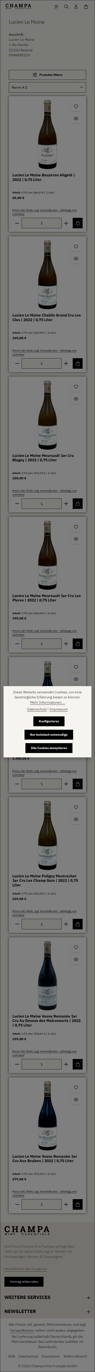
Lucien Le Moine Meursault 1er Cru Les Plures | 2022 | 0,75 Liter (46, 598)
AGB (11, 1356)
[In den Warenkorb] (78, 223)
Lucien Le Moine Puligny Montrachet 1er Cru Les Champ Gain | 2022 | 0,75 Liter (45, 880)
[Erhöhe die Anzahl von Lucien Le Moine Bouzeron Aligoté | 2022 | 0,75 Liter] (66, 223)
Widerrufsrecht (75, 1356)
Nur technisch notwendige (49, 735)
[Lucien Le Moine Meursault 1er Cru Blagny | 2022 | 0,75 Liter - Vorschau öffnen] (76, 399)
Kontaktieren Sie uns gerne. (25, 1268)
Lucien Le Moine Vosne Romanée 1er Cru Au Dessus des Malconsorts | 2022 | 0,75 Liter (46, 1021)
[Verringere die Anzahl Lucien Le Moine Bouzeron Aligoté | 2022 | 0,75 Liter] (17, 223)
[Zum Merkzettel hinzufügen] (76, 106)
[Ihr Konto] (76, 6)
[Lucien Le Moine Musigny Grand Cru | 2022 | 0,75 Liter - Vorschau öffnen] (76, 679)
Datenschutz (28, 1356)
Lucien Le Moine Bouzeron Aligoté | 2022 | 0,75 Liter (43, 177)
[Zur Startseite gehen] (18, 6)
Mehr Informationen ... (47, 702)
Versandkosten (22, 1330)
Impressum (51, 1356)
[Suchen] (66, 6)
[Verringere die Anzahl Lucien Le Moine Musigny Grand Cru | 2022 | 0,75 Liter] (17, 784)
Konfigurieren (49, 721)
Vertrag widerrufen (24, 1282)
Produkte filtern (50, 75)
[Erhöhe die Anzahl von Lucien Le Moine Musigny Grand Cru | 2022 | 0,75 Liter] (66, 784)
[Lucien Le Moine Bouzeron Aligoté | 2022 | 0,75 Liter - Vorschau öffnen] (76, 118)
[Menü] (56, 6)
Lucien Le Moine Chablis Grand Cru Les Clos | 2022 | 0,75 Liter (46, 317)
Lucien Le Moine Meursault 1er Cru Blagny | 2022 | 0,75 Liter (43, 458)
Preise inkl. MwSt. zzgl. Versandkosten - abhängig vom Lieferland (44, 212)
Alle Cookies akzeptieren (49, 748)
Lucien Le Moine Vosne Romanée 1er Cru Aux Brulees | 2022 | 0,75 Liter (44, 1158)
